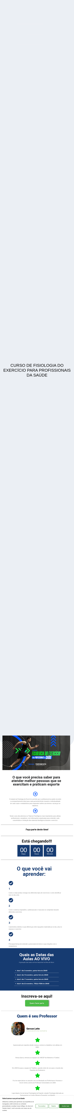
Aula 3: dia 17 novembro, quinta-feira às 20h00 (32, 979)
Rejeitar (53, 1106)
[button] (36, 971)
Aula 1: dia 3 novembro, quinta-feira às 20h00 (32, 970)
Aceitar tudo (65, 1106)
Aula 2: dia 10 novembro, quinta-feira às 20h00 (32, 975)
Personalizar (41, 1106)
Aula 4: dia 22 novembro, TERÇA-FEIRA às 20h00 (33, 984)
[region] (37, 1104)
